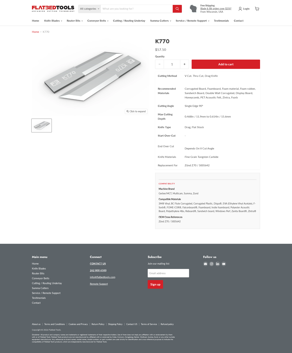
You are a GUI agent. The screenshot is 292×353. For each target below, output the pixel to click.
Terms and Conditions (54, 324)
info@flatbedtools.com (102, 277)
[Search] (177, 9)
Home (35, 20)
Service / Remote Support (192, 20)
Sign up (155, 284)
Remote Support (99, 283)
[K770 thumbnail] (42, 125)
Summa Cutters (159, 20)
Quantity (159, 56)
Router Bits (74, 20)
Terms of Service (149, 324)
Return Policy (98, 324)
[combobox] (137, 9)
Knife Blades (52, 20)
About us (36, 324)
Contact (239, 20)
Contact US (131, 324)
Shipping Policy (115, 324)
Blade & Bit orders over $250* (216, 8)
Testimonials (221, 20)
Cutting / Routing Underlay (129, 20)
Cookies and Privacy (78, 324)
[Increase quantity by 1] (184, 64)
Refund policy (167, 324)
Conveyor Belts (97, 20)
